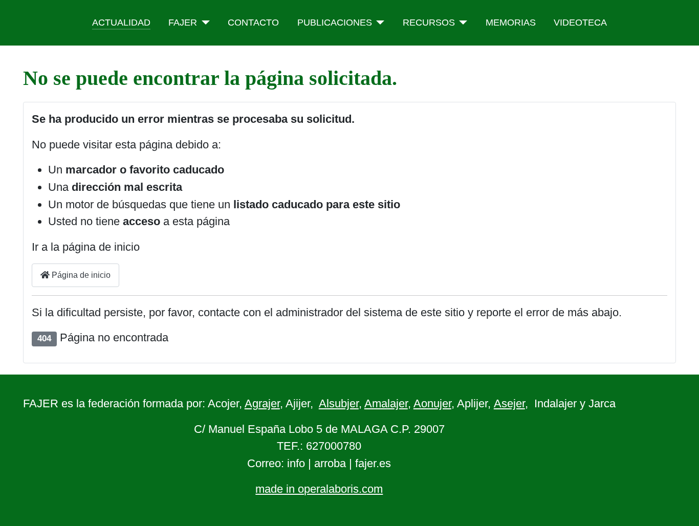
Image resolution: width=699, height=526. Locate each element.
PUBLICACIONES (334, 22)
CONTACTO (253, 22)
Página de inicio (80, 275)
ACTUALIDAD (121, 22)
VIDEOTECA (580, 22)
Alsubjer (339, 403)
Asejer (509, 403)
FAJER (182, 22)
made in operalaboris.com (319, 489)
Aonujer (432, 403)
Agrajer (262, 403)
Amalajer (386, 403)
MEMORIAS (511, 22)
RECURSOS (429, 22)
